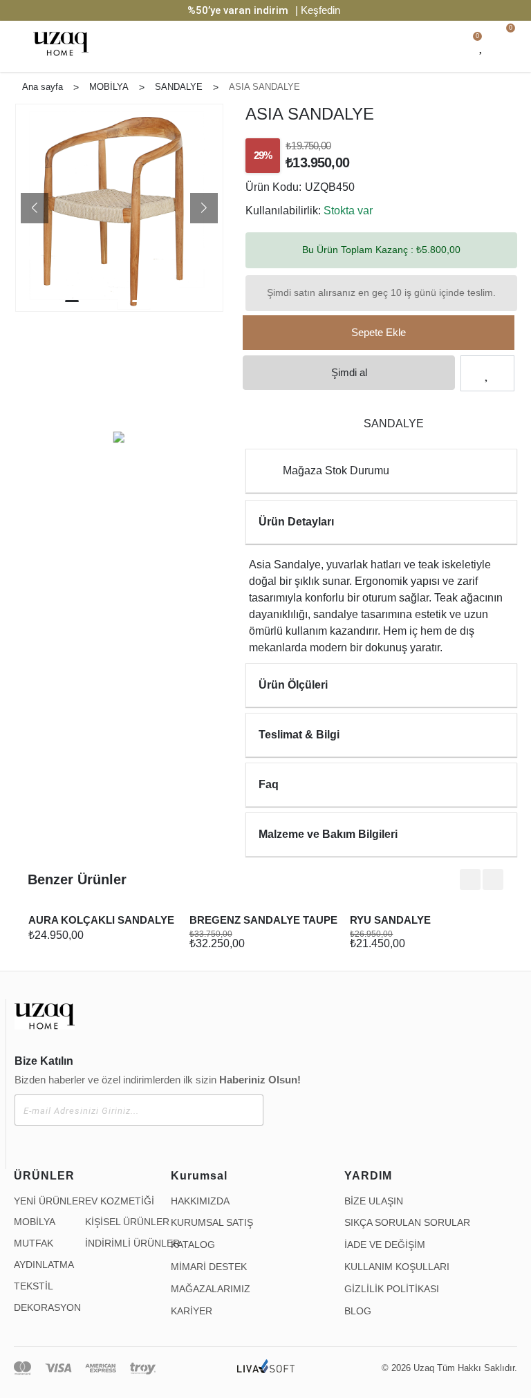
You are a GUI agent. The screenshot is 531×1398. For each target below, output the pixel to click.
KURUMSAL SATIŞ (212, 1222)
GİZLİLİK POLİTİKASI (391, 1288)
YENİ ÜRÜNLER (49, 1200)
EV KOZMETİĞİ (119, 1200)
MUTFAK (33, 1243)
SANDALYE (394, 423)
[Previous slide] (470, 879)
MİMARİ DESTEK (209, 1266)
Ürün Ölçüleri (293, 685)
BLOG (357, 1310)
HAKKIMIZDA (200, 1200)
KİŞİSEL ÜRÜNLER (127, 1221)
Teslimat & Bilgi (299, 734)
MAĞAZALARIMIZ (210, 1288)
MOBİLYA (34, 1221)
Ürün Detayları (296, 522)
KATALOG (193, 1244)
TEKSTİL (33, 1286)
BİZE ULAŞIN (373, 1200)
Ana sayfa (42, 87)
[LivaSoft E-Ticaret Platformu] (266, 1368)
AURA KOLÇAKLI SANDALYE (101, 920)
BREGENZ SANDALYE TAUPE (263, 920)
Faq (269, 784)
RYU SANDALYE (390, 920)
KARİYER (191, 1310)
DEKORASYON (47, 1307)
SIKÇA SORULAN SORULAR (407, 1222)
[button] (34, 208)
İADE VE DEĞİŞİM (384, 1244)
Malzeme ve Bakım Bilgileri (328, 834)
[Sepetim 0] (508, 46)
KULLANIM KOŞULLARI (396, 1266)
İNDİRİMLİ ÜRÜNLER (132, 1243)
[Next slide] (493, 879)
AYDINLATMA (44, 1264)
